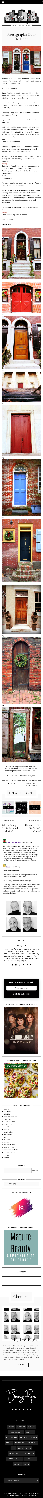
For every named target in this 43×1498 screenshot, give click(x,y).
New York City (9, 1147)
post (3, 86)
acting (6, 1109)
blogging (8, 1111)
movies (7, 1140)
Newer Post (9, 820)
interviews (8, 1134)
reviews (7, 1155)
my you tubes (9, 1145)
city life (7, 1114)
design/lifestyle (31, 783)
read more (21, 1365)
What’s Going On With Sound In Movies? (10, 828)
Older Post (34, 820)
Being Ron (13, 1493)
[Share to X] (9, 783)
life (5, 1137)
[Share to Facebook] (12, 783)
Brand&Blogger (13, 1495)
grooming (8, 1124)
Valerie (4, 212)
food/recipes (9, 1122)
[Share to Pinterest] (14, 783)
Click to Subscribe (22, 994)
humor (6, 1129)
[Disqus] (21, 867)
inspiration (8, 1132)
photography (31, 786)
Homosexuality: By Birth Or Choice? (33, 828)
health (6, 1127)
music (6, 1142)
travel (6, 1157)
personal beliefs (11, 1150)
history (4, 164)
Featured (8, 1119)
